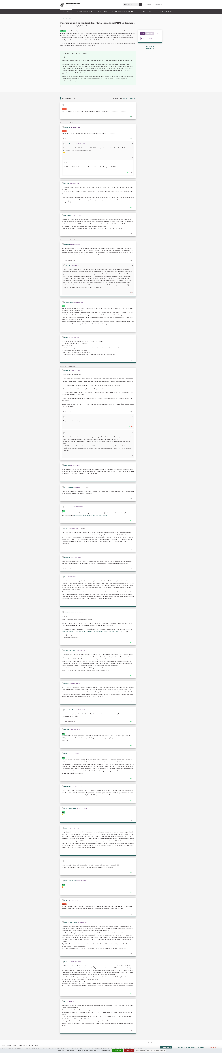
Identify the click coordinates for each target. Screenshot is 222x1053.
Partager (149, 46)
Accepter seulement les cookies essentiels (190, 1047)
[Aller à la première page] (71, 5)
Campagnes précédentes (122, 11)
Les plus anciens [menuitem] (128, 98)
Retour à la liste (66, 19)
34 (158, 33)
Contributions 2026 (83, 11)
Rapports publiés (146, 11)
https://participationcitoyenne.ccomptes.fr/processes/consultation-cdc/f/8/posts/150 (90, 631)
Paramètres (213, 1047)
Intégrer (149, 48)
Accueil (66, 11)
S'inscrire (148, 5)
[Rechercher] (140, 4)
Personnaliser (140, 1051)
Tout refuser (129, 1051)
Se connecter (157, 5)
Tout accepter (166, 1047)
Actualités (102, 11)
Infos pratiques (166, 11)
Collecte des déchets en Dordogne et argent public (90, 515)
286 (143, 33)
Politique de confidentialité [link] (156, 1051)
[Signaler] (89, 26)
